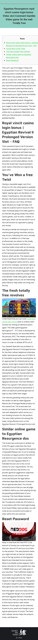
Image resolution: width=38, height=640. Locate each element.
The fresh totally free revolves (18, 51)
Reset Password (12, 60)
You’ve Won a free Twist (15, 48)
